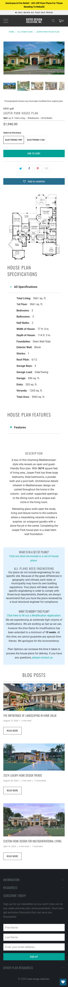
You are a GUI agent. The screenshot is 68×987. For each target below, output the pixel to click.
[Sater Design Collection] (34, 21)
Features (20, 427)
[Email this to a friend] (46, 169)
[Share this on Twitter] (20, 169)
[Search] (53, 20)
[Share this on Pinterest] (37, 169)
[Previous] (5, 58)
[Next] (62, 58)
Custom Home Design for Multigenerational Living (32, 841)
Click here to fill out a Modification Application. (34, 613)
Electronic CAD (36, 140)
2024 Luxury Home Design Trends (22, 775)
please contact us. (42, 657)
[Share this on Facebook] (29, 169)
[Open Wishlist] (63, 982)
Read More (12, 730)
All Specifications (25, 287)
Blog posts (34, 675)
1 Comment (37, 846)
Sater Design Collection (38, 979)
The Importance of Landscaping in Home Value (30, 715)
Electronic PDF (13, 140)
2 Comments (40, 780)
